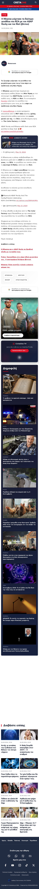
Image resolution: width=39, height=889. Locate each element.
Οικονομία (24, 840)
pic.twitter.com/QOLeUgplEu (12, 131)
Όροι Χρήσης (33, 872)
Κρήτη (4, 840)
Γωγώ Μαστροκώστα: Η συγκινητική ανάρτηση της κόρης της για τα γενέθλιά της (10, 827)
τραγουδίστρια (8, 111)
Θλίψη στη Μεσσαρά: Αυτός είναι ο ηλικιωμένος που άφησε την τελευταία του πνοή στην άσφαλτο (24, 144)
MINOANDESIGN (33, 885)
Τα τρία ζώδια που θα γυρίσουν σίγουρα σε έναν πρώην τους (29, 776)
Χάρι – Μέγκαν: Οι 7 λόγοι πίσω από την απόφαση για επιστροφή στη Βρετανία (28, 827)
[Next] (34, 318)
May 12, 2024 (21, 152)
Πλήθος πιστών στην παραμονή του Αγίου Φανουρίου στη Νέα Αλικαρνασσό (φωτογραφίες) (18, 557)
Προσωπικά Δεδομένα (20, 872)
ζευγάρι (4, 101)
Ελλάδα (10, 840)
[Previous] (5, 318)
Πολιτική (17, 840)
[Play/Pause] (19, 318)
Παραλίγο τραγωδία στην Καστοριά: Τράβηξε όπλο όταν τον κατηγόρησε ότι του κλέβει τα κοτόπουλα (19, 524)
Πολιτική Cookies (7, 872)
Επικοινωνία (25, 875)
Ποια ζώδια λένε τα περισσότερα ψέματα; (10, 775)
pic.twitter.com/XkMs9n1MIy (27, 200)
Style (4, 14)
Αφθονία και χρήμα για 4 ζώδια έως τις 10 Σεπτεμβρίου (28, 801)
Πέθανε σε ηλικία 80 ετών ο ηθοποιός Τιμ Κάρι (9, 801)
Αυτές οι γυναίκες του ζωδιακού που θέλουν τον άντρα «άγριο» (8, 749)
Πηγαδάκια (33, 840)
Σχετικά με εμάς (15, 875)
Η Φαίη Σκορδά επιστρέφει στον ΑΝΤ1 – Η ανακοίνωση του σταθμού (26, 750)
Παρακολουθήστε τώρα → (19, 350)
